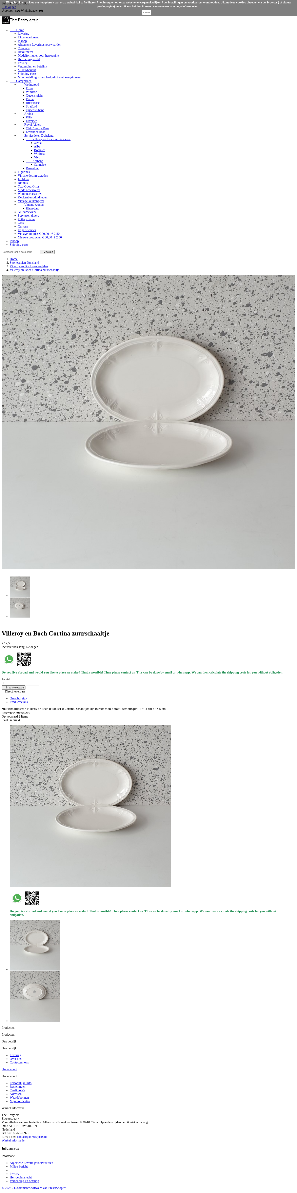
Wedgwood (28, 84)
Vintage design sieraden (33, 175)
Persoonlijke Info (21, 1083)
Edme (29, 88)
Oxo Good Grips (28, 186)
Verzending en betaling (32, 66)
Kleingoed (32, 208)
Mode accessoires (29, 190)
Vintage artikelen (28, 37)
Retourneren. (26, 52)
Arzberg (34, 161)
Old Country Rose (37, 128)
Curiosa (23, 226)
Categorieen (21, 81)
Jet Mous (23, 179)
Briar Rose (33, 102)
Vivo (37, 157)
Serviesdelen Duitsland (36, 135)
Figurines (24, 172)
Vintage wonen (31, 204)
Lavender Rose (35, 132)
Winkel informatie (13, 1140)
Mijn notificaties (20, 1101)
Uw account (9, 1069)
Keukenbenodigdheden (32, 197)
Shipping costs (27, 73)
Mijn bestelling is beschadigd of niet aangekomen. (49, 77)
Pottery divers (26, 219)
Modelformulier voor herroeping (38, 55)
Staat (5, 720)
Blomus (23, 182)
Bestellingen (17, 1086)
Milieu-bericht (27, 70)
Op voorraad (10, 716)
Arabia (25, 113)
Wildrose (39, 153)
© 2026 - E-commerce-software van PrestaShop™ (34, 1188)
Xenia (38, 142)
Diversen (31, 121)
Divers (30, 99)
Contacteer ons (19, 1062)
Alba (37, 146)
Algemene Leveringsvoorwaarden (39, 44)
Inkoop (22, 41)
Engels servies (27, 230)
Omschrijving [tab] (18, 698)
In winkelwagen (13, 687)
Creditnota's (17, 1090)
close (146, 12)
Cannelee (40, 164)
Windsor (31, 92)
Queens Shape (35, 110)
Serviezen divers (28, 215)
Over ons (23, 48)
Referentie (9, 713)
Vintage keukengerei (31, 201)
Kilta (29, 117)
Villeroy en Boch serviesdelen (48, 139)
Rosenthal (32, 168)
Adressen (16, 1094)
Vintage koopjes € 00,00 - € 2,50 (39, 233)
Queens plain (34, 95)
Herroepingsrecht (29, 59)
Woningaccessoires (30, 193)
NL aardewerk (27, 212)
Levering (23, 33)
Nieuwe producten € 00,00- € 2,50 (40, 237)
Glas (21, 222)
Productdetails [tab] (19, 702)
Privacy (22, 62)
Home (17, 30)
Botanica (39, 150)
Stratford (31, 106)
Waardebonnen (19, 1097)
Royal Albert (29, 124)
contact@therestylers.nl (32, 1136)
